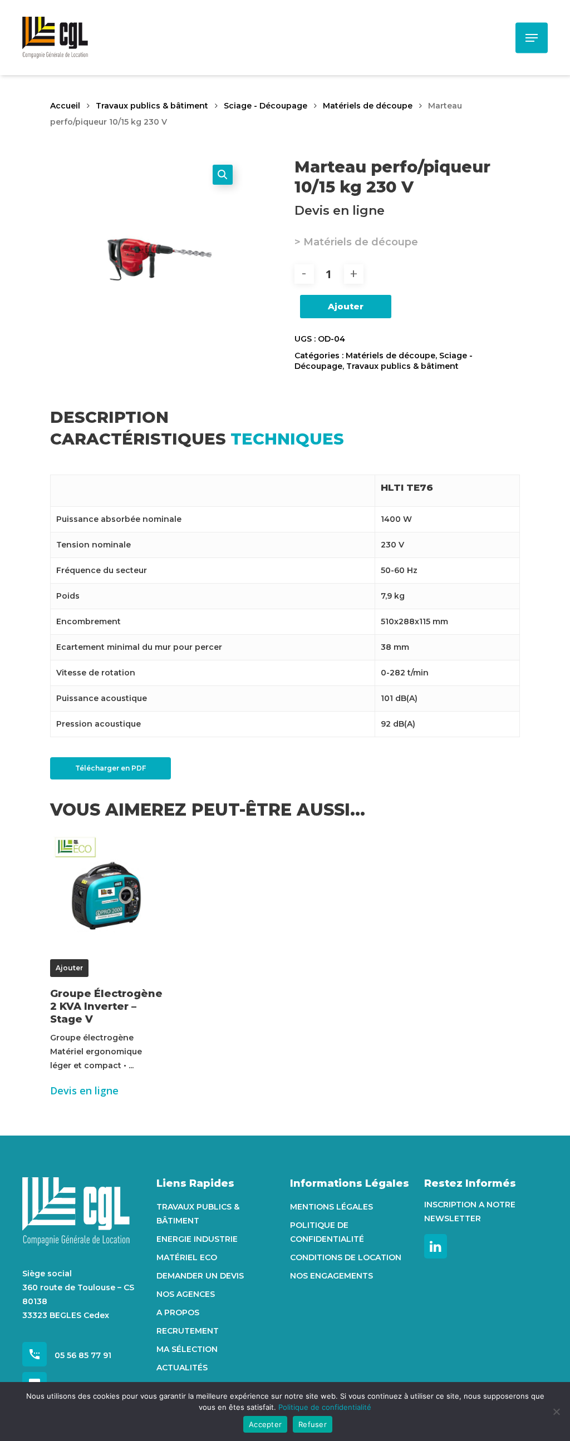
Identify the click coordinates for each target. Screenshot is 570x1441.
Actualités (182, 1368)
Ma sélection (187, 1349)
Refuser (312, 1424)
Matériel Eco (186, 1257)
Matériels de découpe (367, 106)
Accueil (65, 106)
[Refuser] (556, 1411)
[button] (223, 175)
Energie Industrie (197, 1239)
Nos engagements (331, 1276)
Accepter (265, 1424)
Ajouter (345, 306)
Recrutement (187, 1331)
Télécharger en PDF (110, 768)
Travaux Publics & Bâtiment (197, 1214)
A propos (177, 1312)
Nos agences (185, 1294)
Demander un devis (200, 1276)
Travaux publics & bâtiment (152, 106)
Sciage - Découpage (265, 106)
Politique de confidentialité (327, 1232)
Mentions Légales (331, 1207)
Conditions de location (345, 1257)
